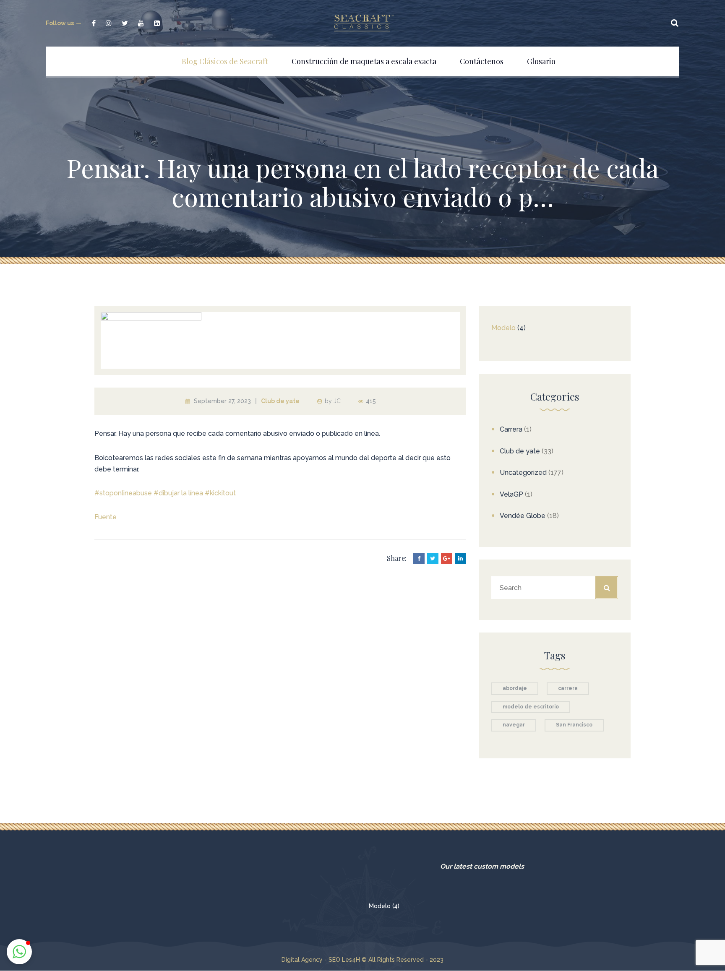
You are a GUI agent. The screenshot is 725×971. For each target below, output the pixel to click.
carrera (568, 688)
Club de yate (280, 401)
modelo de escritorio (531, 707)
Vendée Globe (522, 516)
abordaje (515, 688)
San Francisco (574, 725)
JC (337, 401)
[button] (19, 951)
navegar (514, 725)
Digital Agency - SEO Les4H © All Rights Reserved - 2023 (362, 959)
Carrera (511, 429)
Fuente (105, 517)
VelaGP (511, 494)
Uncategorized (523, 472)
